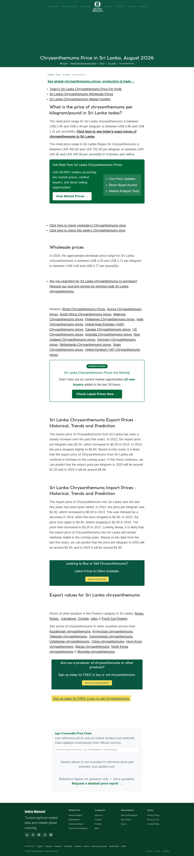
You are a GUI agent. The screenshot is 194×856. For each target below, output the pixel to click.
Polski (123, 846)
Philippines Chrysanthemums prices (110, 319)
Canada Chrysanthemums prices (108, 329)
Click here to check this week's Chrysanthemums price (87, 230)
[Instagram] (44, 835)
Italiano (86, 846)
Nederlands (114, 846)
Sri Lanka (112, 63)
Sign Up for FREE (97, 579)
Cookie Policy (153, 824)
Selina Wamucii (35, 811)
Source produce (76, 824)
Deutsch (57, 846)
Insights (54, 7)
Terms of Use (153, 819)
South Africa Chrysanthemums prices (85, 314)
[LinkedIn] (27, 835)
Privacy (149, 851)
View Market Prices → (72, 196)
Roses (139, 613)
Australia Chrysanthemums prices (108, 334)
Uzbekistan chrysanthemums (69, 641)
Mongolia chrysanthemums (96, 651)
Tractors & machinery (78, 828)
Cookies (166, 851)
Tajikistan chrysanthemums (68, 636)
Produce (85, 7)
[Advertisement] (97, 35)
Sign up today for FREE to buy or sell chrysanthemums (91, 698)
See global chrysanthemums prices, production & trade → (91, 81)
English (143, 7)
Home (65, 63)
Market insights (75, 815)
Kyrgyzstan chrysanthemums (113, 631)
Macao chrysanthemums (92, 646)
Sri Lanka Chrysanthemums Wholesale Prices (81, 94)
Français (48, 846)
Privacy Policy (153, 815)
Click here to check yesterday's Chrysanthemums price (87, 225)
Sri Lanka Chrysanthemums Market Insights (79, 99)
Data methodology (129, 815)
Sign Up (132, 7)
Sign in (124, 824)
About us (99, 815)
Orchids (83, 618)
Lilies (94, 618)
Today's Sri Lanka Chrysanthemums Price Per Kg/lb (85, 89)
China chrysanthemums (108, 641)
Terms (157, 851)
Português (68, 846)
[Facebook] (39, 835)
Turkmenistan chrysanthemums (111, 636)
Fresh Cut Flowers (114, 618)
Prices (102, 63)
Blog (97, 828)
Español (78, 846)
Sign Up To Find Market (97, 683)
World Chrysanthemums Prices (84, 63)
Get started (126, 819)
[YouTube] (50, 835)
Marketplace (69, 7)
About (97, 7)
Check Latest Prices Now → (97, 394)
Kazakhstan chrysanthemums (70, 631)
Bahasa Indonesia (99, 846)
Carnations (68, 618)
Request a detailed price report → (97, 783)
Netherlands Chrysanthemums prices (85, 344)
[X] (33, 835)
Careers (98, 819)
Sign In (120, 7)
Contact (108, 7)
